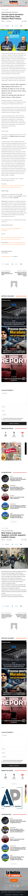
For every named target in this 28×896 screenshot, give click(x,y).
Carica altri (13, 521)
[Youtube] (17, 885)
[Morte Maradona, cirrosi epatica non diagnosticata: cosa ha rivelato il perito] (14, 340)
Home (2, 9)
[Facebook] (10, 885)
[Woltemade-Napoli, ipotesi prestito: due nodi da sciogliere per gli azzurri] (5, 515)
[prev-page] (2, 385)
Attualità (13, 376)
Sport (13, 320)
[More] (21, 25)
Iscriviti (22, 432)
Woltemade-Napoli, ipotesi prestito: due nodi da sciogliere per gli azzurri (17, 516)
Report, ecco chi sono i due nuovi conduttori (14, 379)
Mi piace (5, 432)
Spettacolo (15, 12)
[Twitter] (14, 885)
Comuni (6, 9)
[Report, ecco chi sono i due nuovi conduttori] (14, 368)
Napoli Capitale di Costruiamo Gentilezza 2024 (6, 273)
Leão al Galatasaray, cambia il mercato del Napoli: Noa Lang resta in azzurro (18, 507)
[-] (2, 21)
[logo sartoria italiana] (14, 449)
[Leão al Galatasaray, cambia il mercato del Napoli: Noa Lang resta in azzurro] (5, 506)
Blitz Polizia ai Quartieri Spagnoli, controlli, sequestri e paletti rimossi (21, 274)
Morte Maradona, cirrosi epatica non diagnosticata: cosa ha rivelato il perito (14, 351)
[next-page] (5, 385)
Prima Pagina (8, 12)
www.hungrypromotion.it (6, 256)
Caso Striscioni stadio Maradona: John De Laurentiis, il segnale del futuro (14, 323)
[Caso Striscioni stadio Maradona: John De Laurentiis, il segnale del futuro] (14, 312)
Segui (14, 432)
